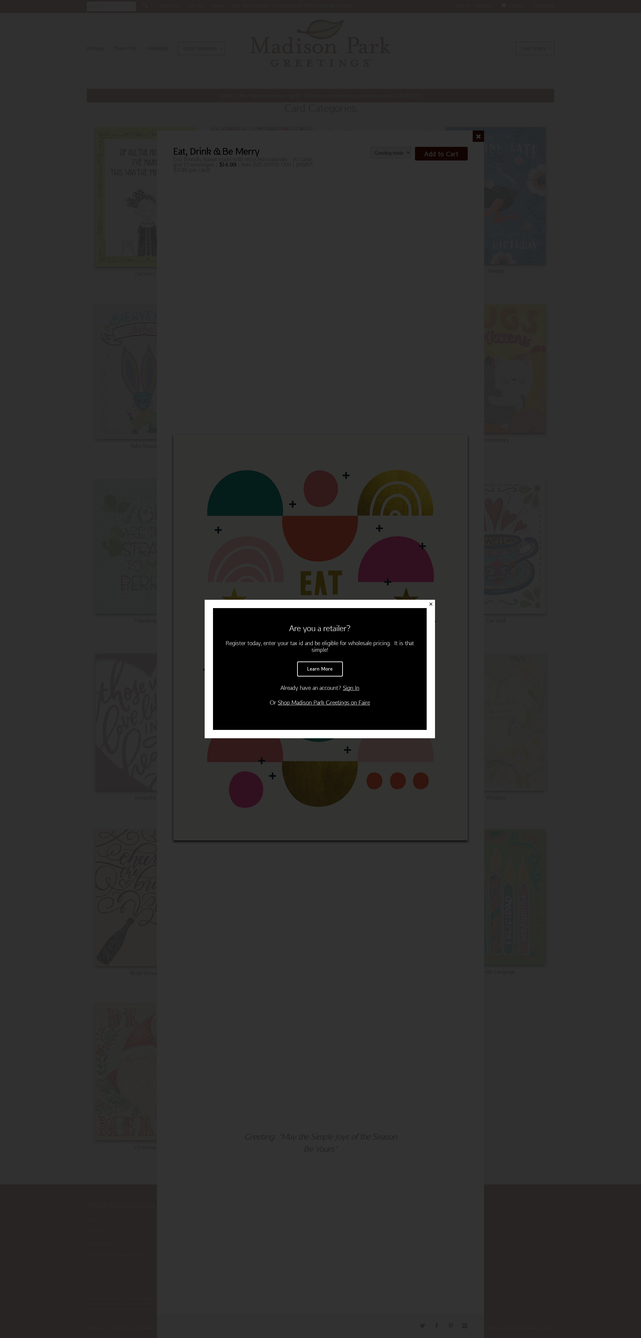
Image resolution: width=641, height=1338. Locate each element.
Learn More (320, 669)
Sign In (351, 687)
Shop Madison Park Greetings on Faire (324, 702)
